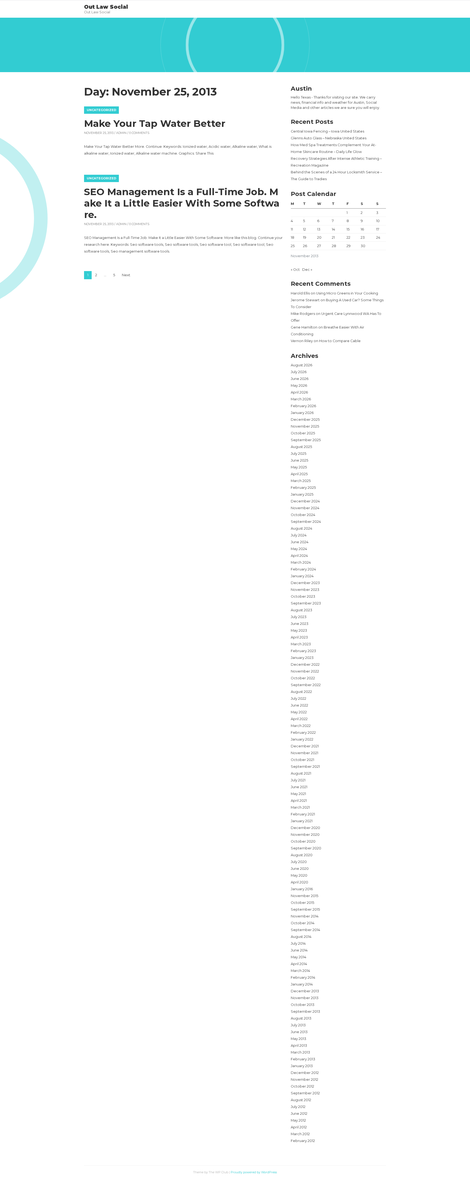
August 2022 (301, 692)
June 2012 (299, 1114)
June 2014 (299, 950)
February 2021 (303, 814)
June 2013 (299, 1032)
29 (349, 246)
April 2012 (299, 1127)
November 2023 (305, 590)
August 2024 (301, 528)
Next (126, 275)
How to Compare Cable (340, 341)
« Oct (295, 270)
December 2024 (305, 501)
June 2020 (300, 869)
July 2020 (299, 862)
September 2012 (305, 1093)
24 (378, 237)
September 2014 (305, 930)
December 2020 (305, 828)
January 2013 (302, 1066)
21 (333, 237)
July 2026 (299, 372)
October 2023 (303, 596)
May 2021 (298, 794)
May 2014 (298, 957)
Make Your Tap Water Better (154, 123)
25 (293, 246)
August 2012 (301, 1100)
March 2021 (300, 807)
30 (363, 246)
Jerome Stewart (305, 300)
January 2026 (302, 413)
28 (334, 246)
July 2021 (298, 780)
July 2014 (298, 943)
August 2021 (301, 773)
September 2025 (306, 440)
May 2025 (299, 467)
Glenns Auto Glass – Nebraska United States (328, 138)
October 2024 (303, 515)
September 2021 (305, 766)
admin (121, 133)
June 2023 (299, 624)
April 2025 (299, 474)
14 (333, 229)
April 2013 (299, 1045)
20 (319, 237)
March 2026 (301, 399)
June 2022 (299, 705)
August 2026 (301, 365)
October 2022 (303, 678)
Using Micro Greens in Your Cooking (347, 293)
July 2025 (298, 454)
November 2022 (305, 671)
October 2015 (302, 903)
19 (304, 237)
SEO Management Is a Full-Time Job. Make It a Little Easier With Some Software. (181, 203)
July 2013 (298, 1025)
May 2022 (299, 712)
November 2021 (304, 753)
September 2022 (306, 685)
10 (378, 221)
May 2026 (299, 385)
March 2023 (301, 644)
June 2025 (299, 460)
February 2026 (303, 406)
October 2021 (302, 760)
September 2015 (305, 909)
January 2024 (302, 576)
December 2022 (305, 664)
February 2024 (303, 569)
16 (362, 229)
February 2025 (303, 488)
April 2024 (299, 556)
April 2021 (299, 801)
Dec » (307, 270)
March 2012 (300, 1134)
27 (319, 246)
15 (348, 229)
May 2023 (299, 630)
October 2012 (302, 1086)
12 (304, 229)
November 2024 (305, 508)
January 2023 (302, 658)
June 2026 (299, 379)
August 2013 (301, 1018)
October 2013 (302, 1005)
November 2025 (305, 426)
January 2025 (302, 494)
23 (363, 237)
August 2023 (301, 610)
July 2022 (298, 698)
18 (292, 237)
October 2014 (302, 923)
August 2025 (301, 447)
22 (348, 237)
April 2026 (299, 392)
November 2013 (305, 998)
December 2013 (305, 991)
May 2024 (299, 549)
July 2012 (298, 1107)
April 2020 (299, 882)
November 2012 (304, 1079)
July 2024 (299, 535)
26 (305, 246)
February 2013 (303, 1059)
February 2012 (303, 1141)
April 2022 (299, 719)
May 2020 (299, 875)
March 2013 (300, 1052)
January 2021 (302, 821)
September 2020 (306, 848)
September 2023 (306, 603)
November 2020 (305, 835)
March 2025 (301, 481)
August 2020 (302, 855)
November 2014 (305, 916)
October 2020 (303, 841)
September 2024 (306, 522)
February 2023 (303, 651)
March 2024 (301, 562)
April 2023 (299, 637)
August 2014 (301, 937)
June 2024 (299, 542)
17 (377, 229)
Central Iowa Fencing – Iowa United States (327, 131)
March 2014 (300, 971)
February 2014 (303, 977)
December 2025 (305, 419)
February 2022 (303, 732)
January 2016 (302, 889)
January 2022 (302, 739)
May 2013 (298, 1039)
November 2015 (304, 896)
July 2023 (299, 617)
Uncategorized (101, 110)
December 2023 (305, 583)
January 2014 (302, 984)
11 (292, 229)
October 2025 (303, 433)
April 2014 (299, 964)
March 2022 (301, 726)
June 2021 (299, 787)
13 (318, 229)
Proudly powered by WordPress (254, 1172)
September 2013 (305, 1011)
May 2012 (298, 1120)
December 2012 (305, 1073)
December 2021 (305, 746)
